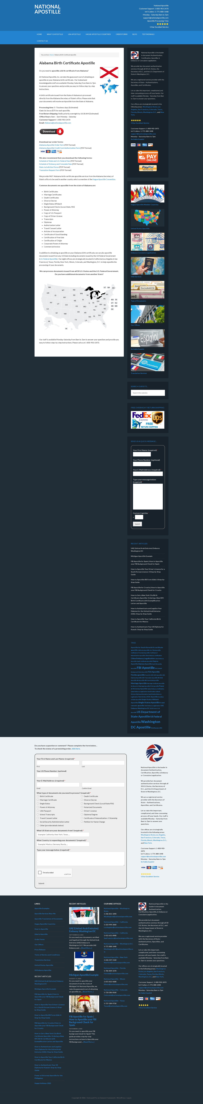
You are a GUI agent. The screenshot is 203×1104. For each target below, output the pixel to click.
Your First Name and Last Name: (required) (56, 759)
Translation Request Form (49, 170)
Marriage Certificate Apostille (155, 683)
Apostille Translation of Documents (49, 919)
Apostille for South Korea (140, 647)
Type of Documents (138, 301)
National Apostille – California (116, 922)
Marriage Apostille (139, 683)
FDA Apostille (154, 672)
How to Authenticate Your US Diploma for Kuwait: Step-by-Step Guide (48, 1067)
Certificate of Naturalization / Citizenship (100, 818)
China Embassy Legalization (143, 658)
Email (38, 788)
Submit (137, 524)
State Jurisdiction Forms (49, 167)
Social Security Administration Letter (54, 822)
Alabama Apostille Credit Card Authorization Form (59, 148)
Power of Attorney (47, 807)
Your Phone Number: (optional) (146, 460)
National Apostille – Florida (115, 968)
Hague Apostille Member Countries (144, 205)
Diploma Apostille (145, 664)
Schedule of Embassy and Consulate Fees (55, 164)
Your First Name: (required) (145, 450)
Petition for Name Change (94, 822)
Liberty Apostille (41, 934)
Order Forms (40, 939)
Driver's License (90, 811)
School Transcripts (47, 814)
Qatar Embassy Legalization (139, 691)
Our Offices (135, 325)
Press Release (40, 950)
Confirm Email (86, 788)
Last (83, 766)
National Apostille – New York (115, 957)
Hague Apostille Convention (104, 179)
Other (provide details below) (52, 825)
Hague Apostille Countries (45, 924)
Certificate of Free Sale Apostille (140, 653)
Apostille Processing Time (157, 21)
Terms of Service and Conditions (47, 955)
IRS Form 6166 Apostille (152, 680)
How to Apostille (41, 929)
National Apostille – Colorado (115, 990)
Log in (129, 1098)
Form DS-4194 (149, 675)
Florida (134, 112)
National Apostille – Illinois (114, 979)
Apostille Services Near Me (45, 914)
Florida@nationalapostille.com (116, 973)
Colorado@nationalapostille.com (117, 995)
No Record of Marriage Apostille (140, 686)
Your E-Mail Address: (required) (147, 470)
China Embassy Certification (153, 655)
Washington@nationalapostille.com (118, 917)
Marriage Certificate (48, 800)
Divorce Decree (90, 800)
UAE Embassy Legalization (152, 705)
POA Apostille (154, 686)
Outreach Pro (92, 1098)
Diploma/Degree (91, 814)
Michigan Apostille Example (141, 556)
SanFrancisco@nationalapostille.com (118, 938)
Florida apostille (138, 675)
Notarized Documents (93, 807)
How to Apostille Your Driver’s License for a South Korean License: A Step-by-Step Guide (148, 571)
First (38, 766)
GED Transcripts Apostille (149, 678)
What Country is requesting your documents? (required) (62, 840)
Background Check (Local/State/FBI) (99, 803)
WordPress (121, 1098)
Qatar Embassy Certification (156, 689)
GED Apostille (158, 675)
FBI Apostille (146, 668)
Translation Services (139, 373)
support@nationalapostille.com (155, 18)
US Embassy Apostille (43, 970)
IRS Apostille (140, 680)
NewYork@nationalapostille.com (117, 963)
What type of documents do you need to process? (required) (64, 793)
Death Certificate (91, 796)
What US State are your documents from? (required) (60, 830)
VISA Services (136, 277)
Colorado (153, 109)
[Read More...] (86, 948)
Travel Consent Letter (48, 818)
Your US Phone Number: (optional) (51, 771)
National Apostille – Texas (114, 1001)
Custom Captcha (141, 513)
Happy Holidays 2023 (43, 1083)
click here (76, 748)
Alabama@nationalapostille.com (58, 123)
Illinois (139, 112)
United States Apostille (140, 228)
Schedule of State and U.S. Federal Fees (54, 161)
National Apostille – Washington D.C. (118, 944)
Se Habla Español (137, 139)
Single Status (45, 803)
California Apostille (143, 650)
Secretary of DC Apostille (148, 697)
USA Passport (45, 811)
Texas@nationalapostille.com (115, 1006)
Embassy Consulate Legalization (143, 253)
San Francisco (143, 109)
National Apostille (48, 9)
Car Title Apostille (155, 650)
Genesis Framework (107, 1098)
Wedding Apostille (156, 728)
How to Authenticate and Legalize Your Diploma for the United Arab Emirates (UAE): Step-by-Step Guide (146, 611)
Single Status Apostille (149, 702)
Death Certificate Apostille (144, 661)
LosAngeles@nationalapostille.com (117, 927)
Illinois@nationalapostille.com (116, 984)
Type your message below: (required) (144, 480)
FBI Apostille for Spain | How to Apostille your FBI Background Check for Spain (49, 997)
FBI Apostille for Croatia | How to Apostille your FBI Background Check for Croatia (49, 1025)
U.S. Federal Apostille (48, 259)
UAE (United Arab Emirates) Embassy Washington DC (84, 930)
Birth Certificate (46, 796)
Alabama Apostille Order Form (51, 145)
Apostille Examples (42, 908)
